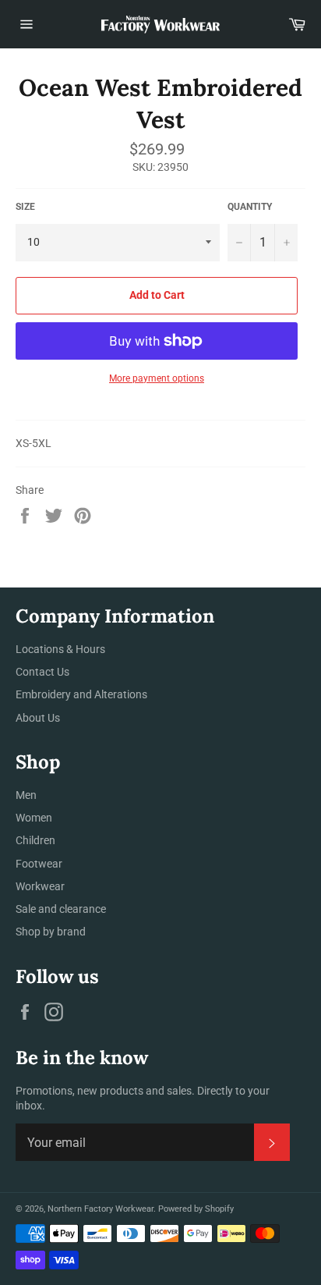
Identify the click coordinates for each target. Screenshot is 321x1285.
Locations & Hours (60, 649)
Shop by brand (51, 931)
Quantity (250, 206)
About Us (38, 718)
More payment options (156, 378)
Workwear (40, 886)
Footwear (39, 863)
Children (35, 840)
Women (34, 817)
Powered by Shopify (196, 1209)
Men (26, 795)
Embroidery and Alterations (81, 694)
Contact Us (42, 672)
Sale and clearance (61, 909)
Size (25, 206)
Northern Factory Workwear (100, 1209)
